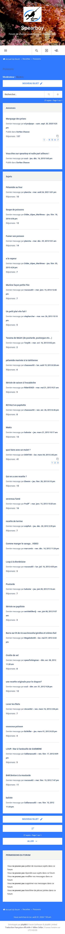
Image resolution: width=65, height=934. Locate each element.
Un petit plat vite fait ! (16, 311)
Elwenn (27, 481)
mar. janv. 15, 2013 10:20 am (44, 504)
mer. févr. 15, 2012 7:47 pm (47, 780)
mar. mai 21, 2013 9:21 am (47, 387)
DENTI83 (28, 455)
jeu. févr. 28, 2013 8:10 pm (43, 481)
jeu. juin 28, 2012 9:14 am (44, 589)
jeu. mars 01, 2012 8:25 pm (45, 731)
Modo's (19, 77)
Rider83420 (29, 387)
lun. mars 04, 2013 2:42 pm (45, 455)
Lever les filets (13, 704)
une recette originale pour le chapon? (24, 681)
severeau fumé (13, 499)
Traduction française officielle (18, 927)
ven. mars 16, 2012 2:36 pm (46, 709)
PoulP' (26, 504)
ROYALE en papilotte (16, 405)
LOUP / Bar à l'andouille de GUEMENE (24, 749)
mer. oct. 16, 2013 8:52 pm (43, 343)
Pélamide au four (14, 187)
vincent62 (28, 709)
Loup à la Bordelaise (16, 562)
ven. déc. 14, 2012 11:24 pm (47, 548)
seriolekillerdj (30, 611)
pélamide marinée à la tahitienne (22, 360)
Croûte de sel (12, 655)
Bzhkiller (28, 731)
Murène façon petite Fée (17, 285)
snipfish (27, 526)
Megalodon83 (30, 638)
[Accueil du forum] (32, 14)
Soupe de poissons (15, 209)
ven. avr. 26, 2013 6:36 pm (48, 410)
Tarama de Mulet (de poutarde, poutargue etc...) (29, 338)
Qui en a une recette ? (16, 476)
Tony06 (27, 343)
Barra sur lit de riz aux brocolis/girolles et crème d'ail (31, 633)
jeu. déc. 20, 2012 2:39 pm (44, 526)
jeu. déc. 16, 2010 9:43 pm (41, 158)
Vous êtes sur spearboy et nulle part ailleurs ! (27, 153)
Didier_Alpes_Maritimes (34, 214)
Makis (9, 427)
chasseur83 (29, 365)
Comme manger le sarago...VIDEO (22, 543)
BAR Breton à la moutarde (18, 775)
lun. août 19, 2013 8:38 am (48, 365)
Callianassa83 (30, 754)
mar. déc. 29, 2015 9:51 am (44, 241)
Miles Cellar (38, 927)
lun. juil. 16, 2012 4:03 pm (46, 567)
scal (26, 158)
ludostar (27, 432)
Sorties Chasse (22, 132)
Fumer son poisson (15, 236)
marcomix (28, 548)
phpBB (23, 924)
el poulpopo (29, 124)
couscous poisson (14, 726)
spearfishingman (31, 660)
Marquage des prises (16, 119)
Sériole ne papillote (15, 606)
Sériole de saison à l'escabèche (21, 382)
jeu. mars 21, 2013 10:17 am (45, 432)
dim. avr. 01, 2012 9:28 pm (41, 686)
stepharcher (29, 316)
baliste (9, 798)
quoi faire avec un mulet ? (18, 450)
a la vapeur (11, 258)
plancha (27, 192)
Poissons (8, 69)
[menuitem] (37, 50)
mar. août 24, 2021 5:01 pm (44, 192)
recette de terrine (14, 521)
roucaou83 (28, 290)
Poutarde (10, 584)
